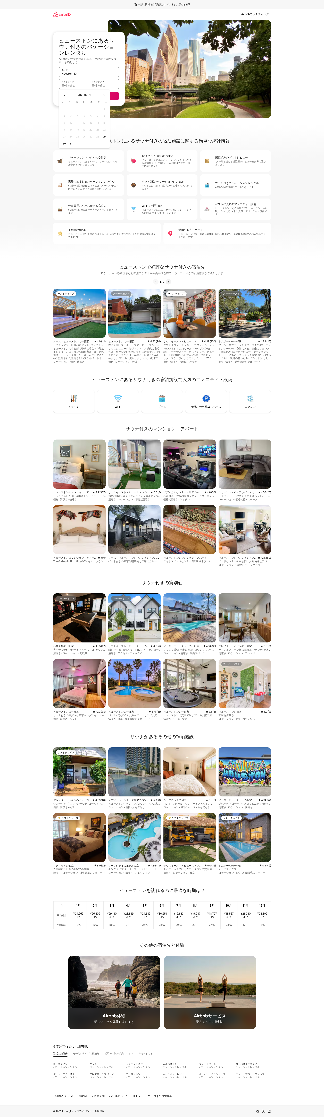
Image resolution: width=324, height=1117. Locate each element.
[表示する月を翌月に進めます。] (104, 95)
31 (71, 143)
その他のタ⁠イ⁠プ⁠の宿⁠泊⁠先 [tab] (86, 1053)
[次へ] (168, 282)
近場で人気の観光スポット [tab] (119, 1053)
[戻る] (156, 282)
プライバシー (84, 1111)
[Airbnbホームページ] (62, 14)
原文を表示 (184, 4)
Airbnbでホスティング (255, 14)
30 (64, 143)
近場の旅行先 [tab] (60, 1053)
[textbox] (74, 85)
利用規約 (99, 1111)
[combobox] (89, 74)
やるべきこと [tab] (146, 1053)
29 (104, 136)
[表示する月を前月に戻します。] (65, 95)
